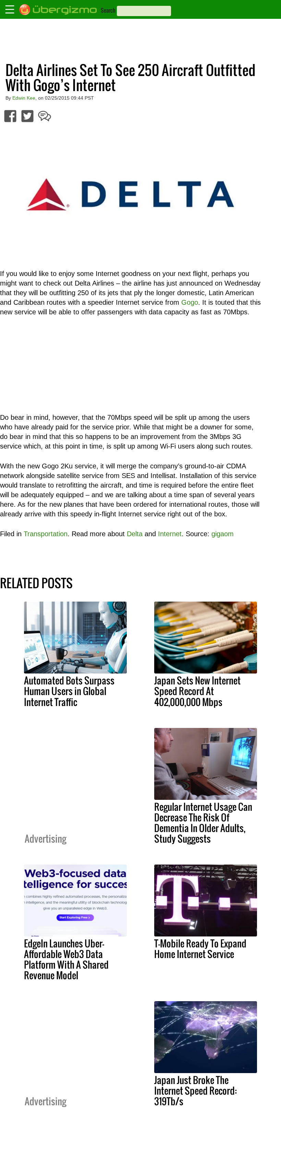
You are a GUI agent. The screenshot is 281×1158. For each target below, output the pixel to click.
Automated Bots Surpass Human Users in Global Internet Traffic (69, 691)
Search (108, 10)
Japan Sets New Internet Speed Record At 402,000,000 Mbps (197, 691)
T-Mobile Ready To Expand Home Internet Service (200, 948)
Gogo (189, 302)
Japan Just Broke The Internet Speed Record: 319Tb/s (195, 1090)
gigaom (222, 534)
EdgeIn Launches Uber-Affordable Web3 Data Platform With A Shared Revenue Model (66, 959)
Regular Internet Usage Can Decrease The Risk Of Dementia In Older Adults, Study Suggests (203, 822)
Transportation (46, 534)
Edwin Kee (23, 98)
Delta (135, 534)
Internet (170, 534)
